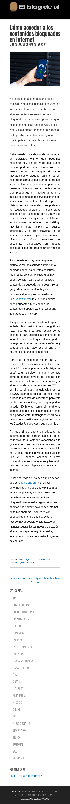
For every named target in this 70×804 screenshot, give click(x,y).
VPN (33, 562)
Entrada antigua (52, 578)
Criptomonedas (22, 619)
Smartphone (20, 730)
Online (25, 562)
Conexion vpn (23, 299)
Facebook (18, 654)
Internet (15, 562)
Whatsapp (18, 758)
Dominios (18, 633)
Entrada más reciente (21, 578)
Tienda (16, 737)
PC (14, 716)
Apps (15, 598)
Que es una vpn (27, 482)
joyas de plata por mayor (26, 775)
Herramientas (43, 560)
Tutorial (18, 744)
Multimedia (19, 696)
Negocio (17, 703)
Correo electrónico (24, 612)
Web (15, 751)
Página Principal (35, 580)
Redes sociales (21, 723)
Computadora (21, 605)
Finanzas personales (25, 661)
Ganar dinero (21, 668)
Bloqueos (28, 560)
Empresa (17, 640)
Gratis (17, 682)
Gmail (16, 675)
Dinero (17, 626)
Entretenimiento (22, 647)
